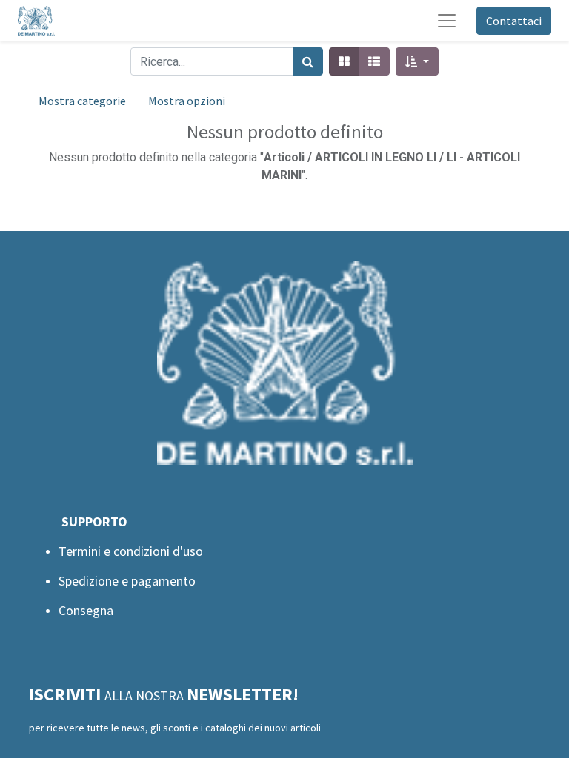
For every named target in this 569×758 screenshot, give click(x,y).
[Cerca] (308, 61)
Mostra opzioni (186, 100)
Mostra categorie (82, 100)
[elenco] (374, 61)
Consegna (86, 610)
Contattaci (514, 20)
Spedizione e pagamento (127, 580)
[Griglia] (344, 61)
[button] (417, 61)
